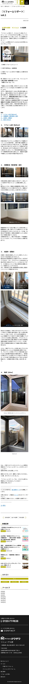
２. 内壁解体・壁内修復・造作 (9, 116)
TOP (2, 6)
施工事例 (3, 671)
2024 (2, 595)
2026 (2, 591)
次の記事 (21, 517)
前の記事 (7, 517)
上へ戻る (3, 505)
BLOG (14, 582)
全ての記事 (14, 517)
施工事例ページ (16, 490)
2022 (2, 598)
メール (16, 495)
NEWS (24, 582)
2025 (2, 593)
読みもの (7, 6)
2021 (2, 600)
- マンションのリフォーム (8, 669)
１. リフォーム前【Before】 (9, 114)
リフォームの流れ (5, 674)
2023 (2, 597)
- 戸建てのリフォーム (7, 666)
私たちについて (5, 661)
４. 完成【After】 (6, 120)
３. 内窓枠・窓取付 (6, 118)
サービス (3, 664)
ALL (14, 578)
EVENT (5, 582)
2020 (2, 602)
